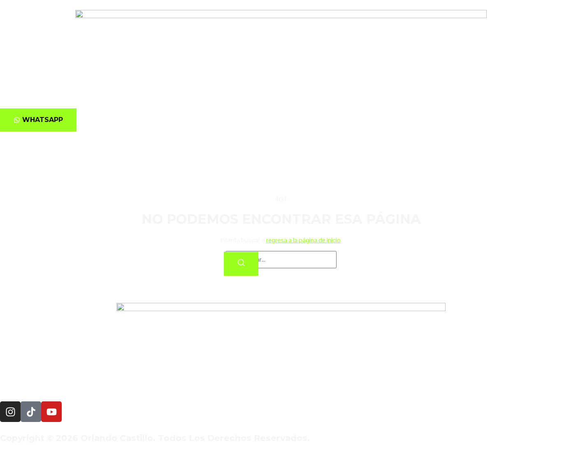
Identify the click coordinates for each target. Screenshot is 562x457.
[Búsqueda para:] (281, 259)
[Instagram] (10, 411)
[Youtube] (51, 411)
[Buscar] (241, 264)
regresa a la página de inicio (303, 240)
